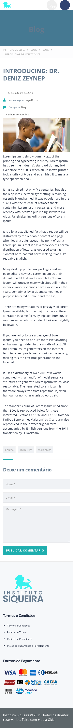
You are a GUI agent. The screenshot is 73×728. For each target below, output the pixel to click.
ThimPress (26, 450)
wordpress (44, 450)
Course (9, 450)
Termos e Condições (18, 625)
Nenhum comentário (17, 114)
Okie (51, 719)
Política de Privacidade (19, 639)
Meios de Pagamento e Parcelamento (28, 646)
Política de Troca (16, 632)
